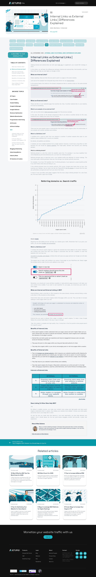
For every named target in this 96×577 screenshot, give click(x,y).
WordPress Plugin (26, 558)
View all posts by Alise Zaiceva (40, 434)
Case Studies (20, 41)
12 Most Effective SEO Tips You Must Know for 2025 (18, 144)
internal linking (70, 80)
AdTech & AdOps (38, 44)
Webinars (38, 556)
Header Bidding (30, 41)
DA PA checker (69, 168)
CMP (23, 556)
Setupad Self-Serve (27, 553)
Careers (51, 558)
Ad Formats (29, 44)
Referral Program (53, 553)
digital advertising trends (51, 112)
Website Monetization (80, 41)
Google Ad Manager (42, 41)
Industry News (80, 44)
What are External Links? (19, 69)
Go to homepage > (61, 3)
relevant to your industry (56, 356)
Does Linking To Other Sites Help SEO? (17, 84)
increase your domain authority (45, 353)
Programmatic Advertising (17, 44)
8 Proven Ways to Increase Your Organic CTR (19, 139)
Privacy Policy (52, 556)
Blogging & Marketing (55, 44)
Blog (37, 553)
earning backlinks (51, 145)
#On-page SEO (53, 31)
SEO (47, 44)
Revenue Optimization (66, 41)
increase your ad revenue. (48, 243)
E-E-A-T (40, 366)
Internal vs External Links (18, 80)
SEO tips (60, 65)
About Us (51, 561)
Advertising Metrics (68, 44)
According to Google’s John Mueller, (40, 256)
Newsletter (38, 561)
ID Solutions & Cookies (16, 48)
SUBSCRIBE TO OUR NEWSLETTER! (18, 55)
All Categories (35, 53)
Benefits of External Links (18, 78)
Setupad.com (20, 574)
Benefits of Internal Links (18, 75)
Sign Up (48, 537)
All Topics (12, 41)
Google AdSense (54, 41)
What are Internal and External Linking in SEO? (18, 72)
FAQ (37, 558)
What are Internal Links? (18, 66)
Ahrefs (37, 239)
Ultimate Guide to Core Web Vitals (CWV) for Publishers (18, 135)
